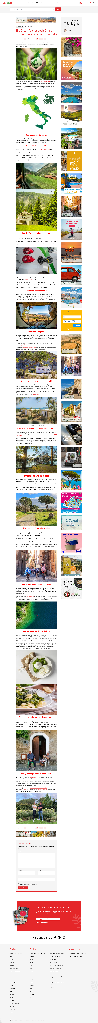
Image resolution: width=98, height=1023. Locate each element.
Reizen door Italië (20, 26)
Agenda (47, 3)
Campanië (12, 965)
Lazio (11, 974)
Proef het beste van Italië (56, 980)
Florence (32, 959)
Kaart (42, 3)
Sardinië (12, 994)
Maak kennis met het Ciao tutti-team (78, 953)
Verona (31, 997)
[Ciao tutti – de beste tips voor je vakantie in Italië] (7, 3)
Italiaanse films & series (55, 968)
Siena (31, 988)
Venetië (32, 994)
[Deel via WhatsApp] (42, 39)
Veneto (12, 1012)
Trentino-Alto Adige (15, 1003)
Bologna (32, 956)
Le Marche (12, 977)
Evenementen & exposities (56, 965)
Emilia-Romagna (14, 968)
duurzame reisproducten (29, 347)
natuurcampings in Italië (22, 345)
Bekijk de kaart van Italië (16, 953)
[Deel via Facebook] (37, 39)
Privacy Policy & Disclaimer (37, 1020)
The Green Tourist (45, 81)
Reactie (20, 852)
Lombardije (13, 982)
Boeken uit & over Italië (55, 956)
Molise (11, 985)
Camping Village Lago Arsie (38, 425)
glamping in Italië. (36, 394)
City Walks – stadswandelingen (37, 953)
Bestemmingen (22, 3)
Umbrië (12, 1006)
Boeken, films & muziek (56, 3)
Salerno (32, 985)
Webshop (84, 3)
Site (19, 876)
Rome (31, 982)
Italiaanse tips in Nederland (56, 974)
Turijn (31, 991)
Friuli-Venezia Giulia (15, 971)
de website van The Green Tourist (38, 788)
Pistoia (31, 980)
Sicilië (11, 997)
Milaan (31, 965)
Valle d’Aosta (13, 1009)
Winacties (52, 987)
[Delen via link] (45, 39)
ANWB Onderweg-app (29, 279)
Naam (20, 870)
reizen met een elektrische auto (25, 243)
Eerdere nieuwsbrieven (42, 922)
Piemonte (12, 988)
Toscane (12, 1000)
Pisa (31, 977)
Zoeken (75, 3)
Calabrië (12, 962)
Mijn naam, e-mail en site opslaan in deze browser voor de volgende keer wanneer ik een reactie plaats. (37, 883)
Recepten (67, 3)
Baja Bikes (21, 540)
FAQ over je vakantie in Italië (57, 953)
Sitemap (27, 1020)
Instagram (23, 789)
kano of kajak (30, 596)
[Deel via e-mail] (40, 39)
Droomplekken (36, 3)
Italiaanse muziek (54, 971)
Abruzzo (12, 956)
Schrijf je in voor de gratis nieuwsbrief (48, 919)
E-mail (39, 870)
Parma (31, 974)
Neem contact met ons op (75, 956)
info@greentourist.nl (42, 789)
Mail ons (93, 3)
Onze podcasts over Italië (56, 977)
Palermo (32, 971)
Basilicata (12, 959)
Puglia (11, 991)
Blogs (29, 3)
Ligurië (11, 980)
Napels (31, 968)
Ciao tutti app (53, 959)
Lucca (31, 962)
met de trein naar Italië (44, 149)
